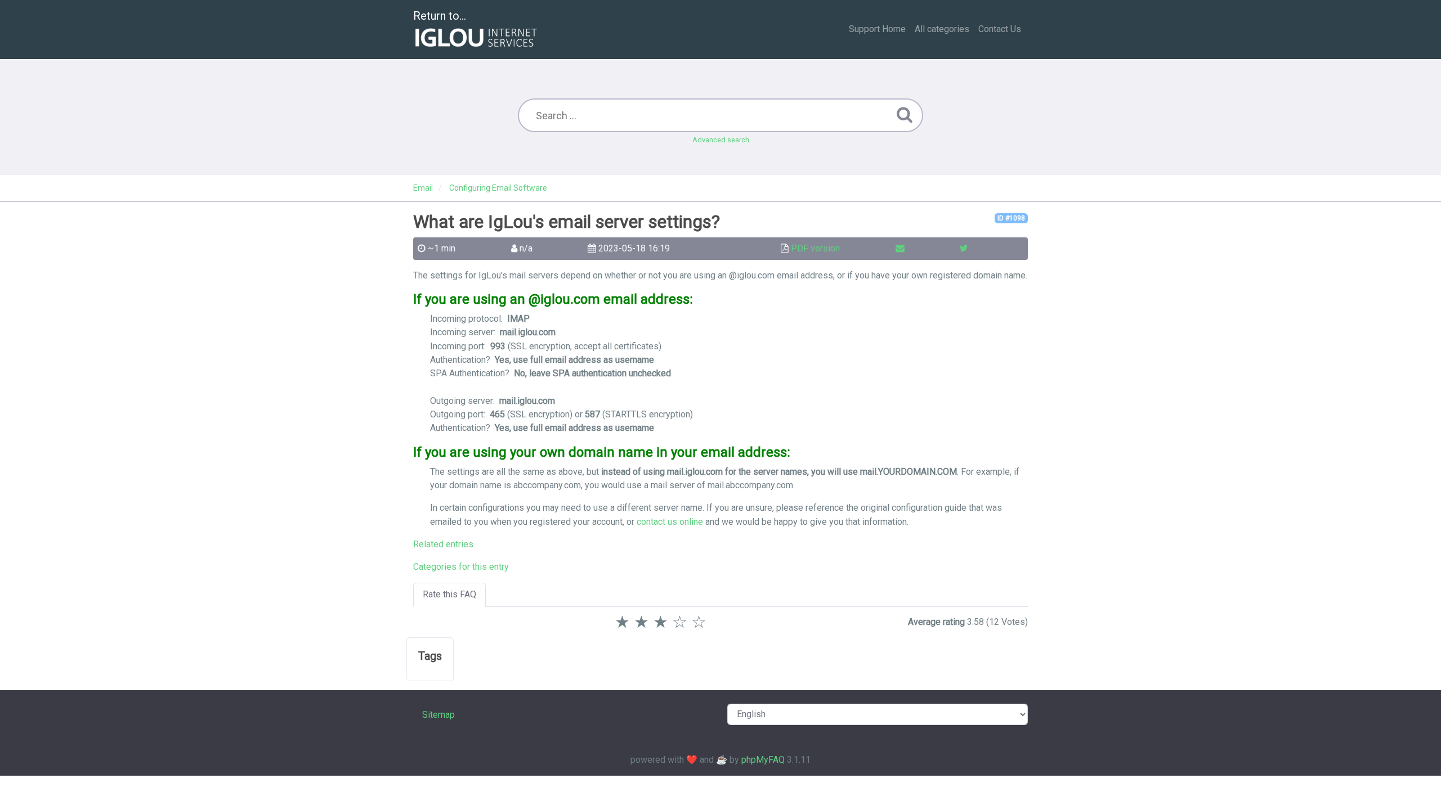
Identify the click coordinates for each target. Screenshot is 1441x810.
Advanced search (720, 140)
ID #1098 (1011, 218)
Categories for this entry (461, 566)
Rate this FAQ (449, 594)
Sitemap (438, 714)
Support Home (877, 29)
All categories (942, 29)
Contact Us (999, 29)
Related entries (443, 544)
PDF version (815, 248)
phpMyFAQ (763, 759)
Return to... (439, 15)
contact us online (670, 521)
